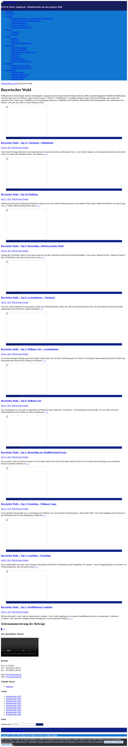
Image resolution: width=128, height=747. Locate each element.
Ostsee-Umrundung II (19, 25)
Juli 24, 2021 (6, 354)
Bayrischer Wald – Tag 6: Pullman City (21, 400)
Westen (9, 30)
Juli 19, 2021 (6, 612)
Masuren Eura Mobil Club (21, 43)
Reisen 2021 (13, 83)
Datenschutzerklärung (14, 731)
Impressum (10, 729)
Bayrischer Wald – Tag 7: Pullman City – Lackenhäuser (29, 349)
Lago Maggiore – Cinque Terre (23, 52)
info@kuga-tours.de (13, 674)
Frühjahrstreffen (17, 72)
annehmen (109, 742)
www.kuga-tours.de (13, 677)
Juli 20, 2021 (6, 560)
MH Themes (52, 735)
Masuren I (15, 41)
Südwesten (10, 45)
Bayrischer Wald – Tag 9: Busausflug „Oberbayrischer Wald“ (32, 246)
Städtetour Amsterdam (19, 75)
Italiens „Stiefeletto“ (19, 50)
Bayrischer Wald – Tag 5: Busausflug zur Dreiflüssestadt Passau (33, 452)
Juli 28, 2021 (6, 148)
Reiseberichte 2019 (13, 712)
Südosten (9, 63)
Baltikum (14, 39)
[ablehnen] (13, 745)
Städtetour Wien (17, 79)
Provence (14, 34)
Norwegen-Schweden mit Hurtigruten (26, 21)
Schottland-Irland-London (21, 27)
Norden (9, 16)
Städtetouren (11, 70)
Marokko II (15, 57)
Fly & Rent (10, 14)
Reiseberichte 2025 (13, 699)
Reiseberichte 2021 (13, 708)
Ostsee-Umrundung (18, 23)
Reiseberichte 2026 (13, 696)
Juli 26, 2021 (6, 251)
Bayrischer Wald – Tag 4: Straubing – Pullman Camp (28, 504)
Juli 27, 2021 (6, 199)
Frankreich (15, 32)
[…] (46, 154)
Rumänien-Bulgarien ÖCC (21, 68)
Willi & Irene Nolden (20, 148)
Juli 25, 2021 (6, 302)
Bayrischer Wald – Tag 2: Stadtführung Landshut (26, 607)
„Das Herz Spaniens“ (19, 48)
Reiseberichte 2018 (13, 714)
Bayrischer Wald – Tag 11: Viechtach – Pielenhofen (27, 142)
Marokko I (15, 54)
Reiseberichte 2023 (13, 703)
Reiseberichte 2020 (13, 710)
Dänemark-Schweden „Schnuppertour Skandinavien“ (32, 18)
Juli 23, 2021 (6, 406)
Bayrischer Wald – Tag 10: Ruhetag (19, 194)
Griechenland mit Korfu (20, 66)
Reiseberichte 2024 (13, 701)
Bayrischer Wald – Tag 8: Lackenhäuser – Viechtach (28, 297)
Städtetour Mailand (18, 77)
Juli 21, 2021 (6, 509)
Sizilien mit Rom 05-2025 (21, 61)
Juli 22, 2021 (6, 457)
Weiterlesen (6, 745)
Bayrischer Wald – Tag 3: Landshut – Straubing (26, 555)
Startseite (9, 12)
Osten (8, 36)
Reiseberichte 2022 (13, 705)
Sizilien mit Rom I (18, 59)
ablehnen (118, 742)
